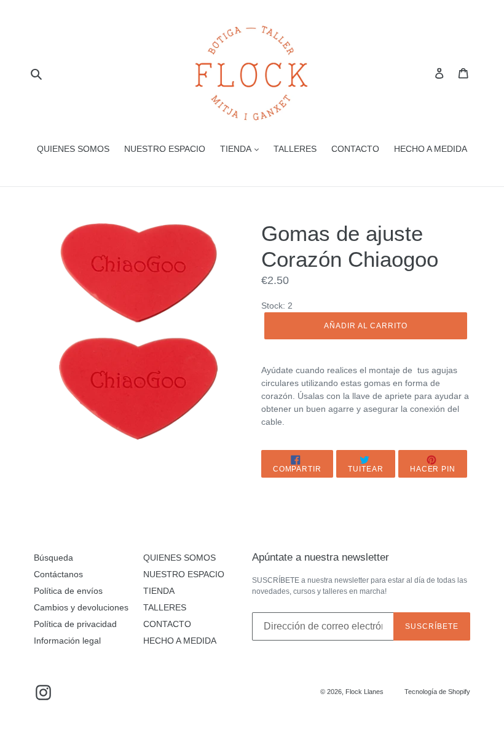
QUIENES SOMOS (73, 149)
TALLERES (295, 149)
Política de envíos (68, 591)
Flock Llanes (364, 691)
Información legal (67, 640)
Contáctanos (58, 574)
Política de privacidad (75, 624)
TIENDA (236, 149)
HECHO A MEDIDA (430, 149)
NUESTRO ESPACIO (164, 149)
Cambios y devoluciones (81, 607)
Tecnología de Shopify (437, 691)
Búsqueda (53, 557)
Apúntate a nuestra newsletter (320, 557)
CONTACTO (355, 149)
